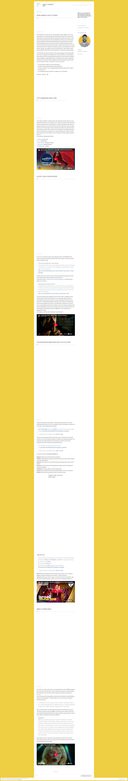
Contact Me (85, 5)
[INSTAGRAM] (82, 776)
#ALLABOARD (65, 431)
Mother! (62, 279)
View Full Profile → (80, 54)
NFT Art (77, 5)
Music (81, 5)
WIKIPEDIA (41, 718)
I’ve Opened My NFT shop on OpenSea (83, 27)
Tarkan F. (80, 49)
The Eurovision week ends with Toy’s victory (54, 342)
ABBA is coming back (44, 609)
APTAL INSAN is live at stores (47, 15)
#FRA (51, 560)
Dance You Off (41, 142)
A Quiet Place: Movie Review (47, 176)
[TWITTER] (88, 776)
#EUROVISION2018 (48, 431)
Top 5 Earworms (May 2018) (47, 98)
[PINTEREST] (86, 776)
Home (74, 5)
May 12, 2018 (59, 434)
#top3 (46, 560)
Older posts (55, 771)
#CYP (60, 560)
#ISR (54, 560)
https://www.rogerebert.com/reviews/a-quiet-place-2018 (53, 293)
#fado (55, 429)
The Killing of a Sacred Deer (52, 279)
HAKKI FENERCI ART (48, 5)
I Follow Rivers (41, 146)
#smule (38, 694)
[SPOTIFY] (90, 776)
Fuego (39, 139)
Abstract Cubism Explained (82, 25)
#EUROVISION (57, 431)
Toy (39, 141)
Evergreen (40, 144)
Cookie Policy (20, 779)
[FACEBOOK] (84, 776)
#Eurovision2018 (42, 429)
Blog (90, 5)
